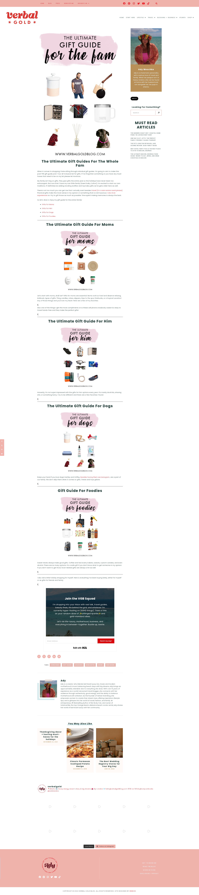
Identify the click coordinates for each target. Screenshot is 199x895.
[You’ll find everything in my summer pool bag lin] (75, 806)
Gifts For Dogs (47, 212)
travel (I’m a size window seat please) (107, 190)
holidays (78, 665)
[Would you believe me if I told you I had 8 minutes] (124, 831)
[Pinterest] (129, 3)
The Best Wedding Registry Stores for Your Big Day (109, 764)
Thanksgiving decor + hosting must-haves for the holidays (51, 735)
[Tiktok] (148, 3)
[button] (156, 3)
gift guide (67, 665)
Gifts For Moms (48, 204)
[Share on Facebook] (39, 656)
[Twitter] (138, 3)
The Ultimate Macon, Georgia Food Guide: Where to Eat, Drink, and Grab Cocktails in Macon (145, 156)
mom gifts (90, 665)
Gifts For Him (47, 208)
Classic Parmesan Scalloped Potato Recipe (80, 764)
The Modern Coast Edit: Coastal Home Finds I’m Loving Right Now (146, 134)
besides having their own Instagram (95, 477)
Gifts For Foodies (49, 216)
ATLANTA (182, 18)
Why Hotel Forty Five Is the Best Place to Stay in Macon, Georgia (146, 150)
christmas (55, 665)
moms (100, 665)
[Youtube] (143, 3)
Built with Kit (80, 648)
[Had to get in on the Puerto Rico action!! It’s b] (99, 806)
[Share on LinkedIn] (54, 656)
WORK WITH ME (69, 3)
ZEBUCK (132, 891)
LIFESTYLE (140, 18)
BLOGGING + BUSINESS (166, 18)
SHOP (190, 18)
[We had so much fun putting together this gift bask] (149, 806)
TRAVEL (150, 18)
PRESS (58, 3)
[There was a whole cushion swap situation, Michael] (50, 806)
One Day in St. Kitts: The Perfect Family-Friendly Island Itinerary (143, 139)
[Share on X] (44, 656)
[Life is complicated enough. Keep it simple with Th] (149, 831)
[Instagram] (134, 3)
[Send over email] (59, 656)
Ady (63, 680)
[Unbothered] (50, 831)
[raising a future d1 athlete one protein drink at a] (75, 831)
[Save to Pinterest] (49, 656)
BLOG (50, 3)
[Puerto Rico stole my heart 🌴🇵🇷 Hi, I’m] (124, 806)
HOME (42, 3)
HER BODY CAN (82, 3)
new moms (110, 665)
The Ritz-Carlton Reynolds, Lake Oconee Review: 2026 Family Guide (144, 144)
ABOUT (134, 98)
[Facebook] (124, 3)
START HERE (130, 18)
